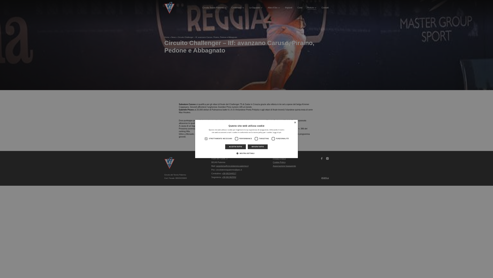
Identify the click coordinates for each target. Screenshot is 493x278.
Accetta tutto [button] (235, 147)
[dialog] (246, 139)
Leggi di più (277, 132)
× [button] (295, 123)
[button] (246, 153)
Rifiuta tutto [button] (258, 147)
